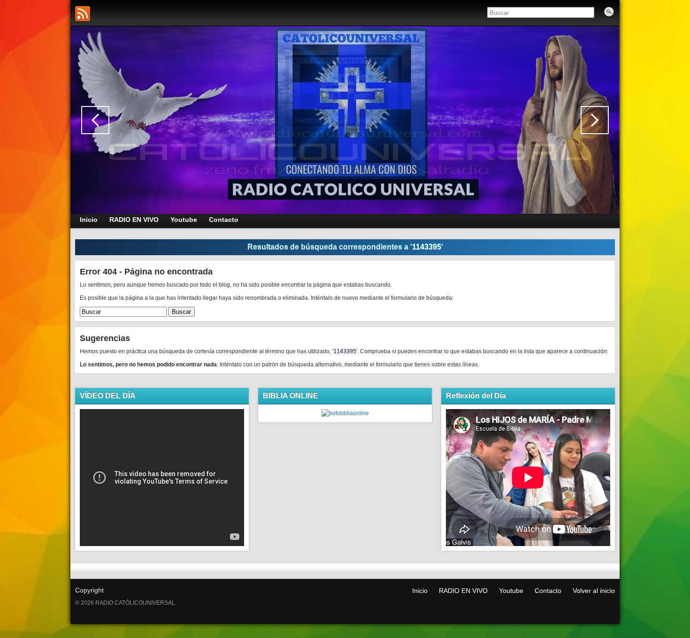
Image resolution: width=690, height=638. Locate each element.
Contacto (548, 590)
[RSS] (82, 13)
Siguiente (595, 120)
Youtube (511, 590)
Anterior (95, 120)
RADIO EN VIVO (463, 590)
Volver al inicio (594, 590)
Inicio (420, 590)
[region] (345, 120)
